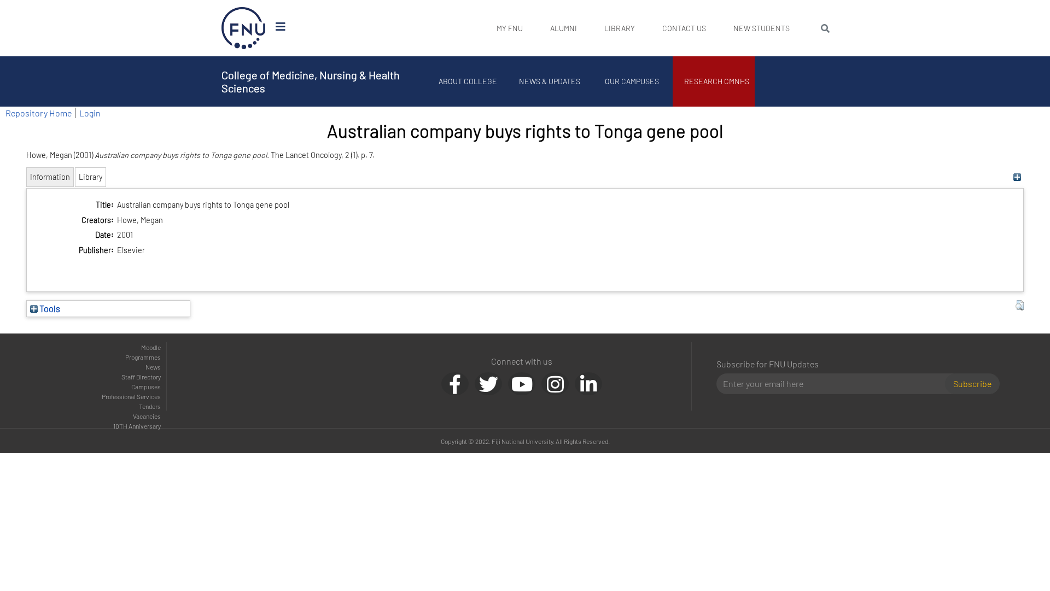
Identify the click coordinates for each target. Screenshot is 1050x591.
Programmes (143, 357)
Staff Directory (141, 377)
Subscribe (972, 383)
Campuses (146, 386)
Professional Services (131, 396)
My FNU (510, 28)
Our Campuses (632, 81)
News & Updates (549, 81)
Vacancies (147, 416)
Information (50, 177)
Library (619, 28)
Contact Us (684, 28)
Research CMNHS (716, 81)
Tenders (150, 406)
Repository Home (38, 113)
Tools (49, 308)
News (153, 367)
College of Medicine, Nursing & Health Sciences (310, 81)
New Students (761, 28)
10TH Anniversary (137, 426)
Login (90, 113)
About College (468, 81)
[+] (1017, 177)
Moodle (151, 347)
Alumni (563, 28)
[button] (1020, 305)
